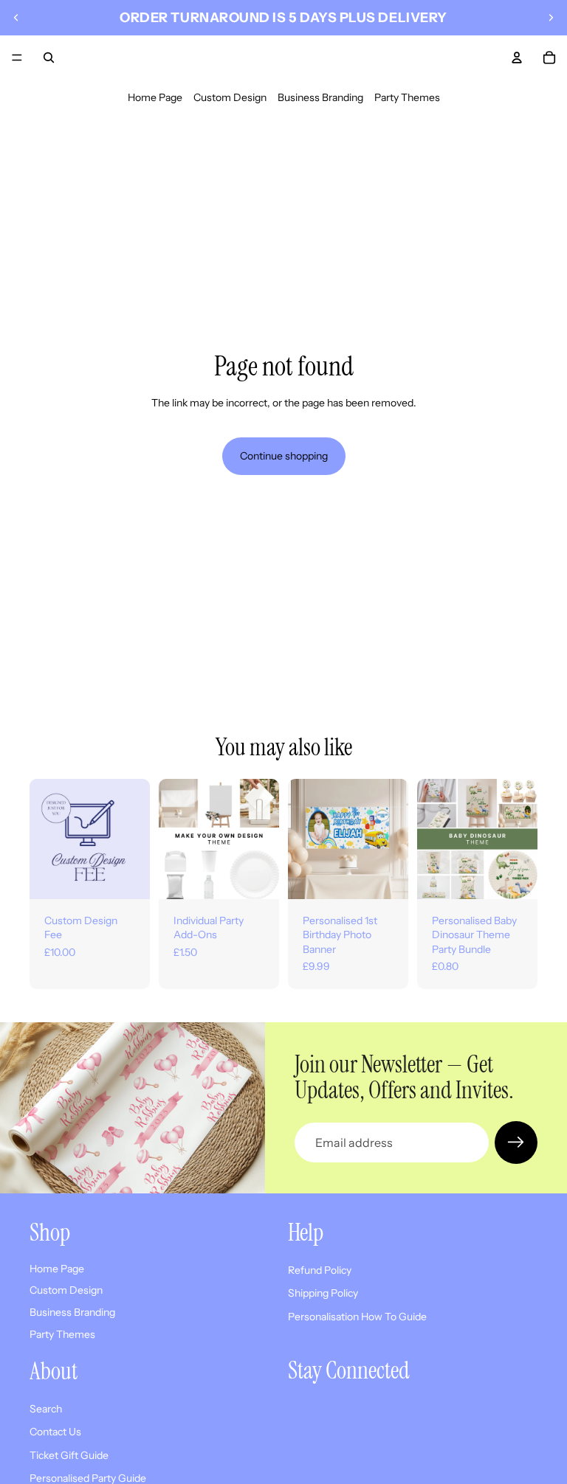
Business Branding (320, 97)
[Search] (48, 57)
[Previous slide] (16, 17)
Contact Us (55, 1431)
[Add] (127, 876)
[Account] (517, 57)
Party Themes (407, 97)
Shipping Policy (323, 1293)
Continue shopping (284, 455)
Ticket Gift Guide (69, 1455)
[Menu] (17, 57)
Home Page (155, 97)
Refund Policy (319, 1270)
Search (46, 1408)
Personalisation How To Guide (357, 1316)
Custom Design (230, 97)
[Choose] (256, 876)
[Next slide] (551, 17)
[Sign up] (516, 1142)
